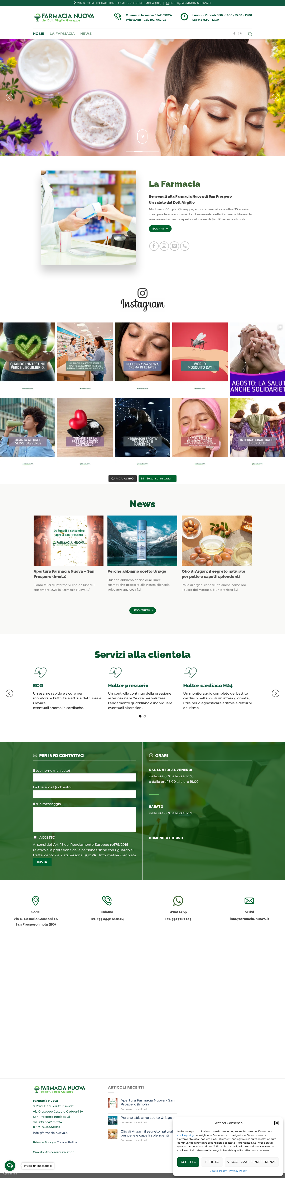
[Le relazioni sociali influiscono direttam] (257, 435)
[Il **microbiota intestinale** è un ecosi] (27, 359)
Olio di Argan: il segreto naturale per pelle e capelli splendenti (213, 574)
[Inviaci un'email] (174, 246)
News (86, 34)
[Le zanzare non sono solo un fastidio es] (200, 359)
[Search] (250, 33)
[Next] (275, 97)
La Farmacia (62, 34)
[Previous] (9, 97)
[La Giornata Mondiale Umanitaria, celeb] (257, 359)
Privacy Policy (238, 1170)
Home (38, 34)
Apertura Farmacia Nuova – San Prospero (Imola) (63, 574)
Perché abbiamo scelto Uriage (136, 571)
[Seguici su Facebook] (234, 34)
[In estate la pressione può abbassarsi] (85, 435)
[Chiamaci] (184, 246)
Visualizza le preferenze (251, 1162)
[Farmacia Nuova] (64, 17)
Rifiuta (212, 1162)
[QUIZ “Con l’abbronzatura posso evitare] (142, 359)
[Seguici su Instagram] (239, 34)
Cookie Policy (218, 1170)
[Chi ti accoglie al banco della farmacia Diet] (85, 359)
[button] (277, 1123)
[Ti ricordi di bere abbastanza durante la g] (27, 435)
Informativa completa (117, 896)
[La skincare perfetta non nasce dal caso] (200, 435)
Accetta (188, 1162)
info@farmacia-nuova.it (249, 960)
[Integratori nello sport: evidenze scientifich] (142, 435)
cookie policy (185, 1135)
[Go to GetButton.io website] (10, 1173)
